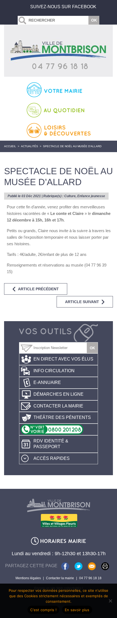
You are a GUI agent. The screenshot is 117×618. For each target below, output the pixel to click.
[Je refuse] (110, 601)
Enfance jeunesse (91, 196)
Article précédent (38, 289)
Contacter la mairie (58, 406)
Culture (70, 196)
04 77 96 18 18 (90, 578)
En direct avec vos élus (63, 359)
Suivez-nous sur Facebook (63, 6)
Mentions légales (28, 578)
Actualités (29, 146)
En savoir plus (77, 610)
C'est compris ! (43, 610)
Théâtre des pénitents (62, 417)
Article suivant (82, 302)
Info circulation (54, 370)
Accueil (10, 146)
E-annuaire (47, 382)
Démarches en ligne (58, 394)
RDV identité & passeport (50, 444)
